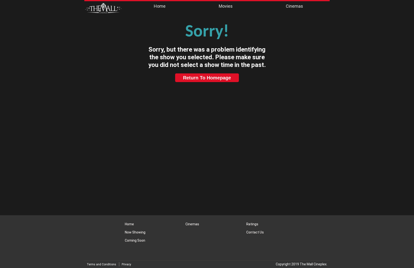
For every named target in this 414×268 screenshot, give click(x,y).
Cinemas (294, 6)
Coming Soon (135, 240)
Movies (226, 6)
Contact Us (255, 232)
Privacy (126, 264)
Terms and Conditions (101, 264)
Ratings (252, 224)
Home (160, 6)
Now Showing (135, 232)
